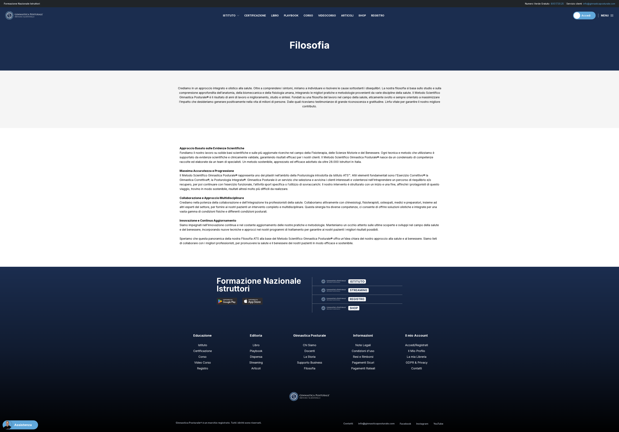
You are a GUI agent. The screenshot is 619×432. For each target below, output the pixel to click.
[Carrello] (567, 15)
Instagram (422, 423)
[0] (567, 15)
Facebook (405, 423)
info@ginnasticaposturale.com (599, 3)
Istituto (229, 15)
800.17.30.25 (557, 3)
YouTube (438, 423)
